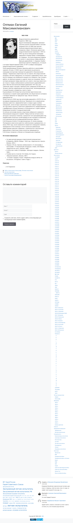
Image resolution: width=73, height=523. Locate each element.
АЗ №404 (57, 240)
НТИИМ (56, 304)
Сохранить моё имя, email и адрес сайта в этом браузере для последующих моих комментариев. (22, 218)
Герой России (10, 482)
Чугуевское (58, 114)
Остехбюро (57, 331)
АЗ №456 (57, 244)
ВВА (56, 38)
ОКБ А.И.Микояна (59, 307)
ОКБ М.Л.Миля (58, 318)
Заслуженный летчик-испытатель (18, 489)
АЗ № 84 (57, 194)
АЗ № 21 (57, 166)
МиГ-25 (26, 497)
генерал (5, 503)
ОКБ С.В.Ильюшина (59, 330)
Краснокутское (59, 79)
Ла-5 (28, 495)
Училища (57, 53)
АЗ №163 (57, 214)
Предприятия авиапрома (59, 428)
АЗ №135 (57, 209)
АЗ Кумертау (58, 268)
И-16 (23, 495)
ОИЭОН (56, 305)
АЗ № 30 (57, 175)
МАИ (56, 49)
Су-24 (19, 499)
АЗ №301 (57, 231)
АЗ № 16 (57, 160)
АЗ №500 (57, 263)
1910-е (56, 402)
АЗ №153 (57, 211)
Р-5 (16, 499)
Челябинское (59, 110)
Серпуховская (59, 146)
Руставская (58, 144)
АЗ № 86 (57, 196)
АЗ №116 (57, 201)
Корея (56, 460)
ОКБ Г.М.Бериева (59, 315)
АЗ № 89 (57, 198)
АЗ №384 (57, 235)
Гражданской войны (59, 456)
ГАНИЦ (56, 276)
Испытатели (6, 16)
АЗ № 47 (57, 185)
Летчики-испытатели (27, 170)
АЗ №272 (57, 222)
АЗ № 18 (57, 162)
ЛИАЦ (56, 285)
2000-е (56, 419)
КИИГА (56, 45)
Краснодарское (59, 77)
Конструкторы (58, 439)
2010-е (56, 421)
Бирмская (58, 127)
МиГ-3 (7, 497)
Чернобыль (5, 501)
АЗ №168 (57, 218)
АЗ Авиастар (58, 266)
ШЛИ (56, 147)
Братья (56, 151)
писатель (14, 508)
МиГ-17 (14, 497)
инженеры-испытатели (60, 437)
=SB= (42, 516)
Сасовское (58, 93)
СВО (56, 463)
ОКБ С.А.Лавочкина (59, 328)
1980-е (56, 415)
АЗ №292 (57, 227)
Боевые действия (59, 424)
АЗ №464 (57, 250)
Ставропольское (59, 95)
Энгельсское (59, 116)
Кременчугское (59, 80)
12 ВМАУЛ (58, 54)
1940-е (56, 408)
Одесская (58, 140)
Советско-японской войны (61, 469)
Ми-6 (33, 495)
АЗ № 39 (57, 181)
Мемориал (56, 400)
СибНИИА (57, 387)
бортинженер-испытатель (25, 501)
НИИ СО (57, 296)
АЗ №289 (57, 225)
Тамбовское (58, 101)
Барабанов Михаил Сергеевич (57, 500)
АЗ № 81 (57, 190)
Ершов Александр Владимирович (13, 175)
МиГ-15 (10, 497)
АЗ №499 (57, 261)
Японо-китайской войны (60, 473)
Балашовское (59, 58)
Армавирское (59, 56)
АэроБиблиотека (46, 16)
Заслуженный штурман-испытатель (14, 493)
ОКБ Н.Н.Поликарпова (60, 322)
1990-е (56, 417)
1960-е (56, 411)
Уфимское (58, 105)
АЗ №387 (57, 237)
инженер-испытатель (21, 503)
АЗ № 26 (57, 173)
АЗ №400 (57, 238)
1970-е (56, 413)
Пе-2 (14, 499)
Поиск (56, 23)
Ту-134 (32, 499)
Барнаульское (59, 60)
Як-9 (10, 501)
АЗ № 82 (57, 192)
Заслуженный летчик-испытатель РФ (17, 491)
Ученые (56, 447)
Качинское (58, 73)
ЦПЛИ (56, 123)
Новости (56, 426)
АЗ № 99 (57, 199)
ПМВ (56, 462)
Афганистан (57, 452)
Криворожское (59, 82)
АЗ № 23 (57, 170)
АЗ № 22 (57, 168)
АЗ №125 (57, 205)
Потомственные (58, 153)
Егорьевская (59, 131)
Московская (58, 138)
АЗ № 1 (56, 159)
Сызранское (58, 99)
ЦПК (56, 121)
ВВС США (57, 274)
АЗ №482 (57, 257)
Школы (56, 125)
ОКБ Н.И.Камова (58, 320)
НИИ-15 (57, 292)
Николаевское (59, 86)
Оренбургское (59, 90)
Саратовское (59, 92)
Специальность (57, 434)
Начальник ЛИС (7, 499)
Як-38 (13, 501)
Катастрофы (18, 170)
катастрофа (31, 503)
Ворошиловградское (60, 69)
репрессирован (7, 510)
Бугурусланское (59, 66)
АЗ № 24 (57, 172)
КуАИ (56, 47)
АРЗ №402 (57, 272)
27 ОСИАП (57, 157)
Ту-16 (25, 499)
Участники (56, 450)
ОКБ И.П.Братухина (59, 317)
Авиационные (58, 430)
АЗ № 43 (57, 183)
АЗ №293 (57, 229)
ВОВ (56, 454)
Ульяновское (59, 103)
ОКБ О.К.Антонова (59, 324)
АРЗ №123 (57, 270)
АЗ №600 (57, 265)
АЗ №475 (57, 255)
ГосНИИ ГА (57, 278)
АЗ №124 (57, 203)
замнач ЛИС (12, 503)
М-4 (30, 495)
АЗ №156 (57, 212)
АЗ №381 (57, 233)
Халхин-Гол (57, 471)
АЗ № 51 (57, 186)
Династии (56, 149)
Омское (57, 88)
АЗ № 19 (57, 164)
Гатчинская (58, 129)
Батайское (58, 62)
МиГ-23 (22, 497)
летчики (57, 441)
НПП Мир (57, 302)
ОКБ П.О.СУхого (58, 326)
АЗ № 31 (57, 177)
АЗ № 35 (57, 179)
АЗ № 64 (57, 188)
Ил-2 (26, 495)
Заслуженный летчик (8, 486)
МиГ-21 (18, 497)
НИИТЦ (56, 300)
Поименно (57, 333)
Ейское (57, 71)
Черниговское (59, 112)
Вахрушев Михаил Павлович (11, 173)
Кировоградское (59, 75)
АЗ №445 (57, 242)
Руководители (58, 445)
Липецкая (58, 136)
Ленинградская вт (60, 134)
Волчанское (58, 67)
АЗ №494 (57, 259)
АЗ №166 (57, 216)
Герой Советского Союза (13, 484)
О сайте (66, 16)
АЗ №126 (57, 207)
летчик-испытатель (9, 172)
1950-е (56, 410)
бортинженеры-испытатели (61, 436)
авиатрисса (17, 501)
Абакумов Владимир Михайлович (58, 482)
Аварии (56, 397)
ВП (4, 482)
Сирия (56, 465)
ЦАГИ (56, 391)
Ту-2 (22, 499)
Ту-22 (28, 499)
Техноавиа (57, 389)
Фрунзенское (59, 106)
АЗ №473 (57, 253)
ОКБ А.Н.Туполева (59, 309)
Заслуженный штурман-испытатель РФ (12, 495)
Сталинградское (59, 97)
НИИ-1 (56, 298)
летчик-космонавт (7, 508)
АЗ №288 (57, 224)
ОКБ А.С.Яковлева (59, 311)
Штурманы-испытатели (60, 449)
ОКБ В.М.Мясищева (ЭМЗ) (61, 313)
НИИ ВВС (57, 291)
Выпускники (57, 36)
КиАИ (56, 43)
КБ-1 (56, 283)
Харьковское (59, 108)
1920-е (56, 404)
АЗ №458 (57, 246)
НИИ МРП (57, 294)
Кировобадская (59, 133)
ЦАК (56, 119)
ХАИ (56, 118)
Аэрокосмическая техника (21, 16)
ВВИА (56, 40)
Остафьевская (59, 142)
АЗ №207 (57, 220)
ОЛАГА (56, 51)
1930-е (6, 170)
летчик (5, 506)
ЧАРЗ (56, 393)
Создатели (35, 16)
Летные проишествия (59, 395)
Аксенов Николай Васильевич (57, 493)
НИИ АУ (56, 289)
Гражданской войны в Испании (62, 458)
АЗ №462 (57, 248)
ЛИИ (56, 287)
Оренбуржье (57, 16)
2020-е (56, 423)
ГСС (56, 279)
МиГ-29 (30, 497)
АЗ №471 (57, 251)
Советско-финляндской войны (62, 467)
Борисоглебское (59, 64)
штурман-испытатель (20, 510)
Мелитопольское (60, 84)
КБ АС (56, 281)
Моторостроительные (60, 432)
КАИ (56, 41)
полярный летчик (21, 508)
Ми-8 (4, 497)
